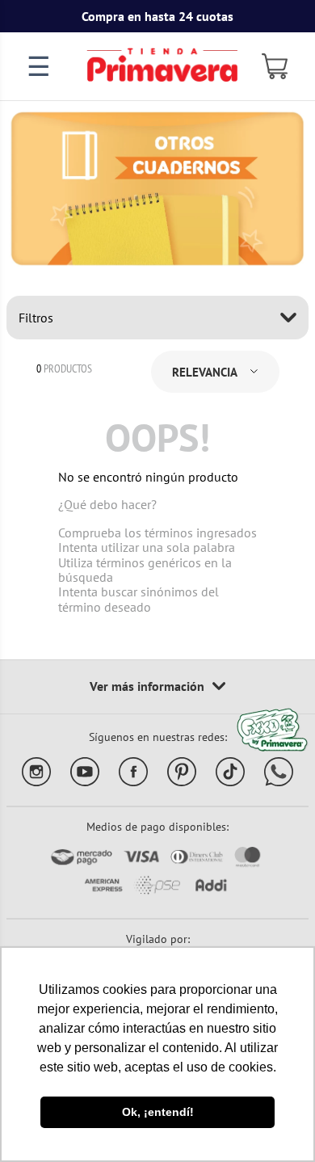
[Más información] (157, 686)
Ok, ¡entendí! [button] (158, 1111)
